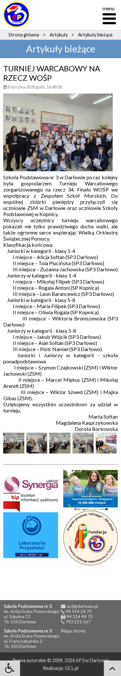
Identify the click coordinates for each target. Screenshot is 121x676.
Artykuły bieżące (95, 34)
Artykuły (59, 34)
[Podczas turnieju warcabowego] (13, 443)
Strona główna (23, 34)
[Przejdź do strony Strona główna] (16, 14)
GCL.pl (71, 668)
